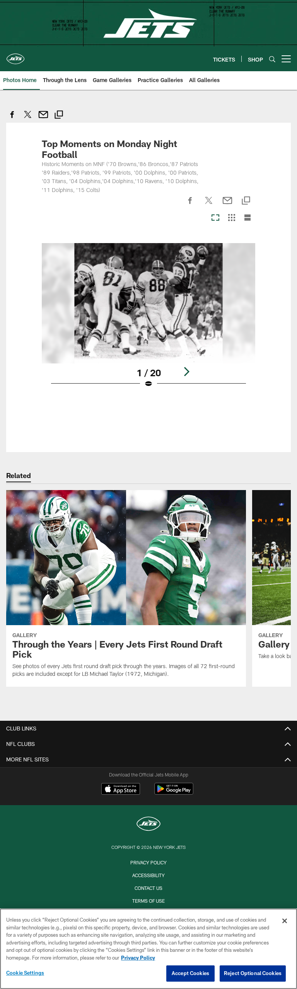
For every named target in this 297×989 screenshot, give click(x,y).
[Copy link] (59, 115)
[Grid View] (231, 218)
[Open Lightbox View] (148, 320)
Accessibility (148, 875)
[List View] (247, 218)
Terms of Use (148, 900)
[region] (148, 948)
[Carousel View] (215, 218)
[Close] (284, 920)
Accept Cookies (190, 973)
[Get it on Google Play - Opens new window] (174, 792)
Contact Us (148, 888)
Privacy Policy (148, 862)
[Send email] (43, 118)
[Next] (186, 371)
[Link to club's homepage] (15, 56)
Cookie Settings (25, 973)
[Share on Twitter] (28, 118)
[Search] (272, 59)
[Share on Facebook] (12, 118)
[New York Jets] (148, 824)
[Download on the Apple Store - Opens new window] (121, 789)
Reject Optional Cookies (253, 973)
